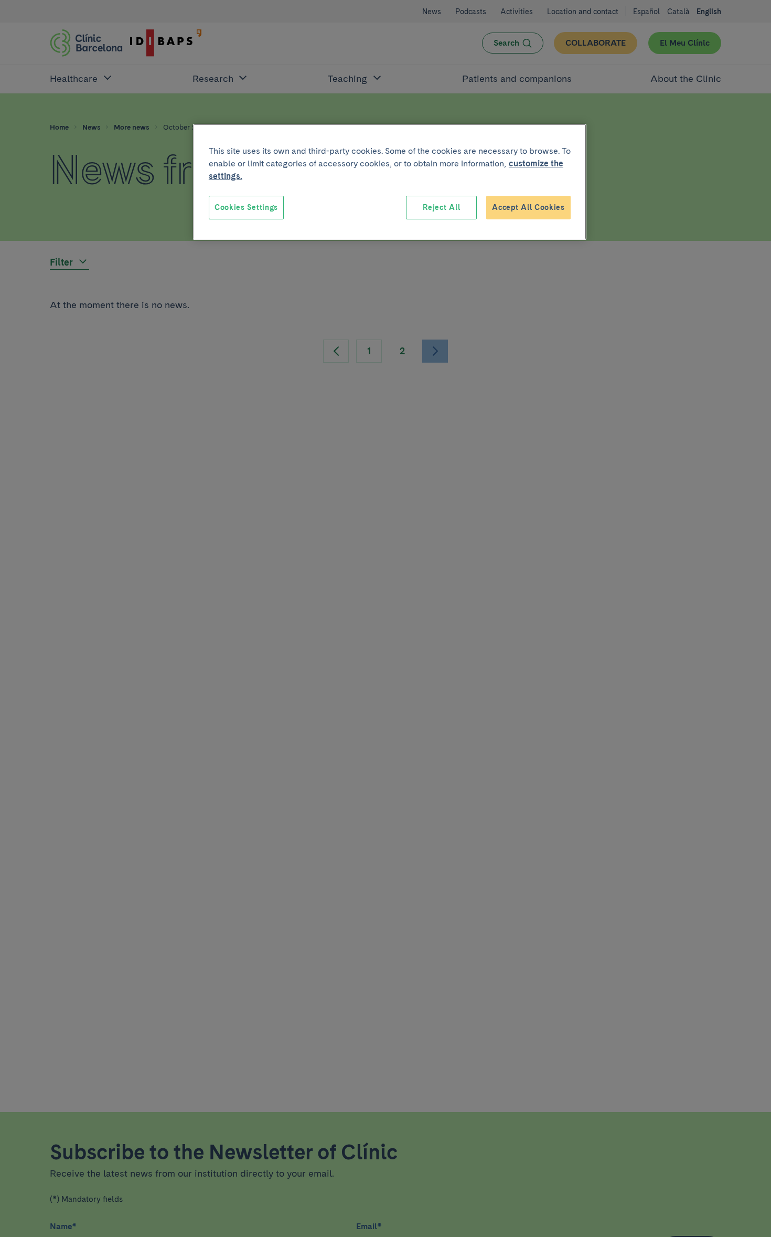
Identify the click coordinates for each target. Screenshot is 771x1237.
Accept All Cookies (528, 207)
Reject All (441, 207)
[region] (389, 182)
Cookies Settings (246, 207)
